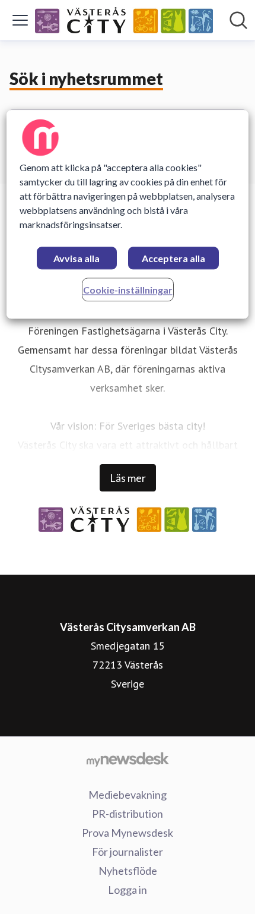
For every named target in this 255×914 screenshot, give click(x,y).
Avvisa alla (76, 258)
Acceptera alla (173, 258)
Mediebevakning (127, 794)
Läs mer (128, 477)
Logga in (127, 889)
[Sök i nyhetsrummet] (238, 20)
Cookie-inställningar (128, 289)
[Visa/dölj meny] (20, 20)
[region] (128, 214)
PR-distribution (127, 813)
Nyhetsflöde (127, 870)
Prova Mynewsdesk (127, 832)
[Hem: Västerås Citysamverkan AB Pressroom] (124, 20)
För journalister (127, 851)
